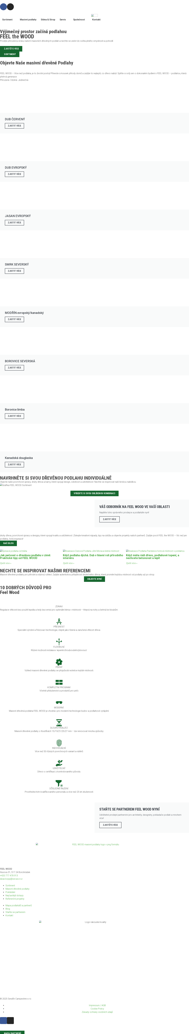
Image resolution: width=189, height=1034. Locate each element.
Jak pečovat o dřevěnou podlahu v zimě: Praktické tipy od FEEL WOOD (25, 557)
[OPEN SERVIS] (68, 19)
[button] (1, 696)
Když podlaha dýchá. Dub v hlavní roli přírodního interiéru (93, 557)
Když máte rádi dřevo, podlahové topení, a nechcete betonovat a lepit (152, 557)
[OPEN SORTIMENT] (14, 19)
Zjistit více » (5, 563)
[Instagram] (10, 6)
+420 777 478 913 (9, 875)
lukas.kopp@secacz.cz (11, 879)
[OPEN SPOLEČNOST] (87, 19)
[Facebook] (3, 6)
